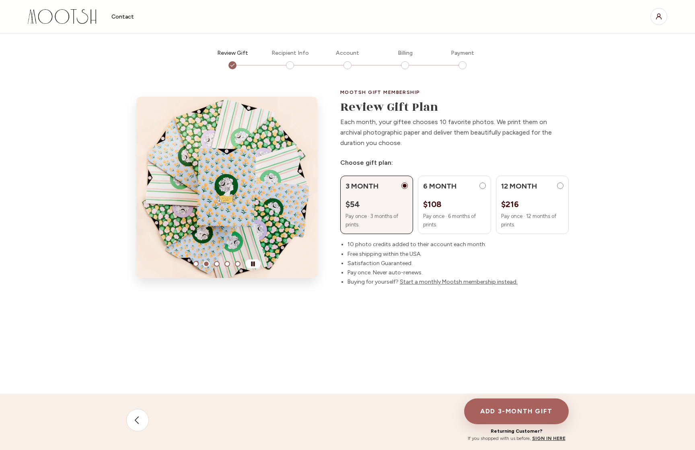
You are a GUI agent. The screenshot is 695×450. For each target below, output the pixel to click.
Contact (122, 16)
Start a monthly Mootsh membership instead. (459, 281)
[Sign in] (658, 16)
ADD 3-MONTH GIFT (516, 411)
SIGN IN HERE (548, 438)
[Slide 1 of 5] (196, 264)
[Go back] (137, 420)
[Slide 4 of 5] (227, 264)
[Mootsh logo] (63, 16)
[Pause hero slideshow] (253, 263)
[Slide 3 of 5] (217, 264)
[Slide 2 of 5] (206, 264)
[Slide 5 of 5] (238, 264)
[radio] (376, 205)
